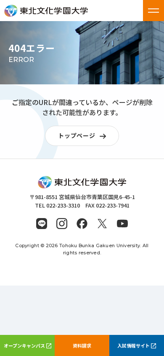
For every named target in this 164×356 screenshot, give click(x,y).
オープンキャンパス (24, 345)
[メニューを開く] (153, 10)
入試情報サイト (133, 345)
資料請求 (82, 345)
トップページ (76, 135)
